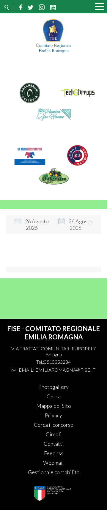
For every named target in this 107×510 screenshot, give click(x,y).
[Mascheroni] (30, 101)
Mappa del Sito (53, 405)
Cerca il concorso (53, 424)
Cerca (54, 396)
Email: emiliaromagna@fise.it (57, 370)
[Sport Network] (77, 163)
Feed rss (53, 453)
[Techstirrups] (77, 101)
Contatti (54, 443)
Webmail (53, 462)
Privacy (53, 415)
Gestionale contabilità (53, 472)
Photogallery (53, 387)
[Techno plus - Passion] (54, 122)
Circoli (54, 434)
